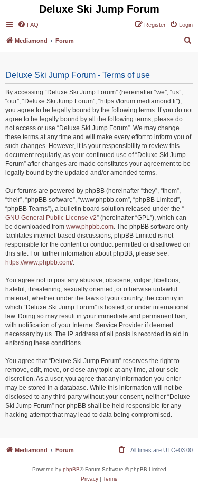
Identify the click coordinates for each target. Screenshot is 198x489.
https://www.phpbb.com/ (39, 262)
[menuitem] (28, 24)
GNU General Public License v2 (51, 217)
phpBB (71, 469)
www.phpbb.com (90, 226)
